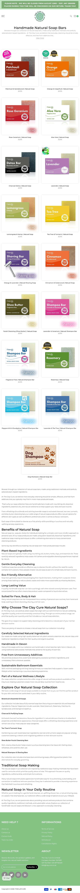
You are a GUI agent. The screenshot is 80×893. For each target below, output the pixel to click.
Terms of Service (48, 829)
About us (5, 829)
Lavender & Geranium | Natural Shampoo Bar (60, 331)
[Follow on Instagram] (18, 875)
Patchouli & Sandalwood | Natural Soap (20, 89)
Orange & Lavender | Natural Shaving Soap (20, 283)
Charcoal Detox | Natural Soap (20, 186)
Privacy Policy (47, 832)
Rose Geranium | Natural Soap (20, 137)
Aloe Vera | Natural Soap (60, 137)
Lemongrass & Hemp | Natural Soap (20, 234)
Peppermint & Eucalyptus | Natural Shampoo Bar (20, 428)
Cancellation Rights (49, 844)
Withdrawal (46, 840)
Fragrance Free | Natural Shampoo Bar (20, 380)
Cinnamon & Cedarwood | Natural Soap (60, 283)
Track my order (7, 840)
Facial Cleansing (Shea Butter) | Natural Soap (20, 331)
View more (40, 38)
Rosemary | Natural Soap (60, 380)
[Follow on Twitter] (11, 875)
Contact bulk (7, 836)
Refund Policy (47, 836)
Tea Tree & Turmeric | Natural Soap (60, 234)
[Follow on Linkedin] (25, 875)
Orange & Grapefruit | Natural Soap (60, 89)
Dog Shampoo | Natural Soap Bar (40, 477)
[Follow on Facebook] (5, 875)
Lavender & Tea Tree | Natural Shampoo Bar (60, 428)
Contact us (6, 832)
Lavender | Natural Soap (60, 186)
